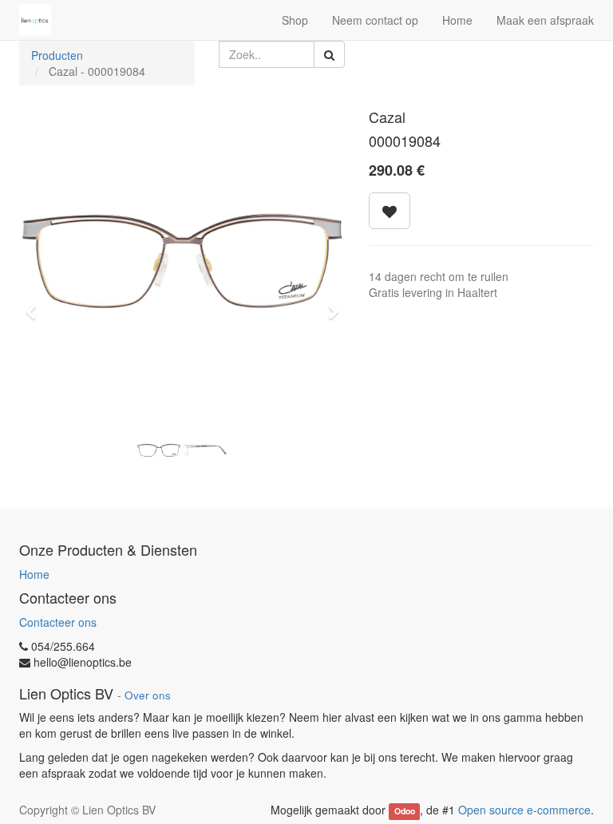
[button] (35, 305)
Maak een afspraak (545, 20)
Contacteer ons (58, 622)
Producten (57, 55)
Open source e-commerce (524, 810)
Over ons (148, 695)
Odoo (404, 811)
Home (34, 574)
